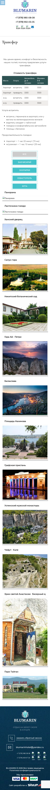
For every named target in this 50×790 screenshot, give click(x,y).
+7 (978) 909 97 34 (23, 758)
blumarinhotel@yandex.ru (30, 747)
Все (24, 154)
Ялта (24, 186)
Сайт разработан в (18, 785)
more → (25, 195)
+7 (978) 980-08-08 (25, 18)
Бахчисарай (24, 162)
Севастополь (24, 178)
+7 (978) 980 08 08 (23, 753)
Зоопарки (24, 170)
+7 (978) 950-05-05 (25, 22)
